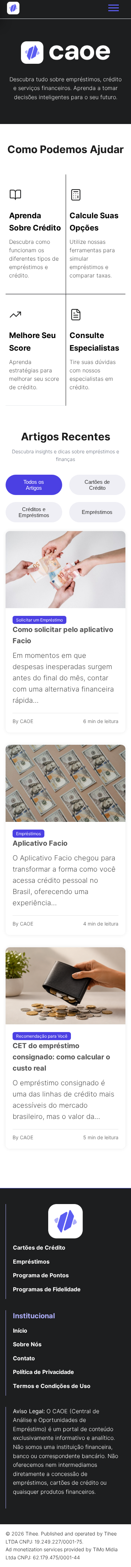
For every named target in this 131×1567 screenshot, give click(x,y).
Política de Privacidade (43, 1371)
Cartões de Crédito (97, 485)
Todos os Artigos (33, 485)
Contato (24, 1358)
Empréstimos (97, 512)
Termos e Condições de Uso (51, 1385)
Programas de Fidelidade (47, 1289)
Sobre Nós (27, 1344)
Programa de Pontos (41, 1275)
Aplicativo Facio (40, 843)
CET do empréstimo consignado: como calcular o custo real (61, 1057)
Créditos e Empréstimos (34, 512)
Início (20, 1330)
